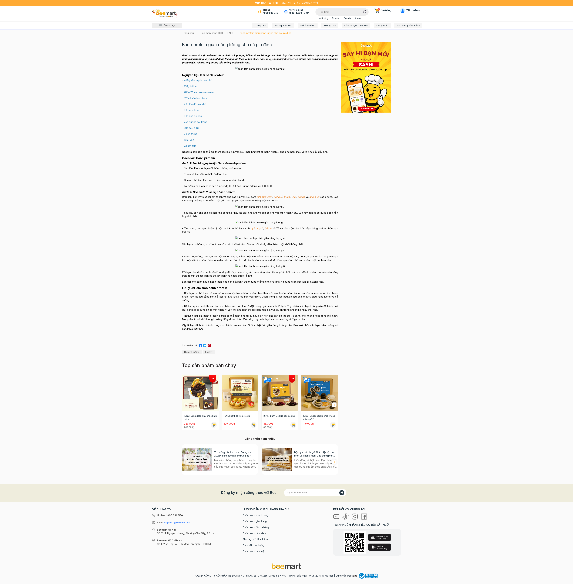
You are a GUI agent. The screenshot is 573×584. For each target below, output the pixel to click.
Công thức (382, 25)
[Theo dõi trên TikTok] (345, 516)
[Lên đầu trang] (567, 581)
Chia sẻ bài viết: (190, 345)
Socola (358, 18)
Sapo (354, 575)
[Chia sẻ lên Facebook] (200, 345)
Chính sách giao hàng (255, 521)
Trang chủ (260, 25)
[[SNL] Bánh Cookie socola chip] (280, 393)
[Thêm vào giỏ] (214, 425)
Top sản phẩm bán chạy (209, 365)
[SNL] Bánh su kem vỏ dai (237, 415)
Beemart (289, 58)
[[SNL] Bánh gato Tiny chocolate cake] (200, 393)
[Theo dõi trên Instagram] (355, 516)
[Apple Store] (379, 537)
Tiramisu (336, 18)
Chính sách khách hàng (255, 515)
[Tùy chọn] (293, 425)
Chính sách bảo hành (254, 533)
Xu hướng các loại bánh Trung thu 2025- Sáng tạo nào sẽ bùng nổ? (232, 454)
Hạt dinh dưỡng (191, 352)
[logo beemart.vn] (286, 565)
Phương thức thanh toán (256, 539)
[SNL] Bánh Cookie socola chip (279, 415)
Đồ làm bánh (308, 25)
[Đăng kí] (341, 492)
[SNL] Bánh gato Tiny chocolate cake (200, 417)
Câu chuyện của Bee (356, 25)
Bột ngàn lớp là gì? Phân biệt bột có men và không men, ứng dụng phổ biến (314, 454)
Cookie (347, 18)
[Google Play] (379, 547)
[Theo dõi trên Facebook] (364, 516)
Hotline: (170, 515)
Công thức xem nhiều (260, 439)
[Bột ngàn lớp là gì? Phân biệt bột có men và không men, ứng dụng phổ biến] (277, 459)
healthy (208, 352)
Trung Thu (330, 25)
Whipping (323, 18)
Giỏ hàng (384, 10)
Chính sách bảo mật (254, 551)
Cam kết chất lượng (253, 545)
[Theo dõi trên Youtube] (336, 516)
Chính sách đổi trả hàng (256, 527)
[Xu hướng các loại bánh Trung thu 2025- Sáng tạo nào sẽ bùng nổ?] (197, 459)
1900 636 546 (270, 13)
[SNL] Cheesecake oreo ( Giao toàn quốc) (319, 417)
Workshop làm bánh (408, 25)
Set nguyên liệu (283, 25)
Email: (173, 522)
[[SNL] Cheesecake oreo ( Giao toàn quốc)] (319, 393)
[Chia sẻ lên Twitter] (204, 345)
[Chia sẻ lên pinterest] (209, 345)
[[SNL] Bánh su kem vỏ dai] (240, 393)
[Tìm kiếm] (364, 11)
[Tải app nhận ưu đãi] (366, 76)
